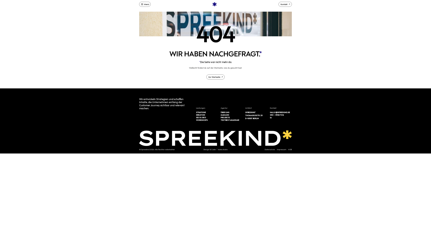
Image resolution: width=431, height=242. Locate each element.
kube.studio (223, 149)
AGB (290, 149)
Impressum (281, 149)
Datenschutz (270, 149)
